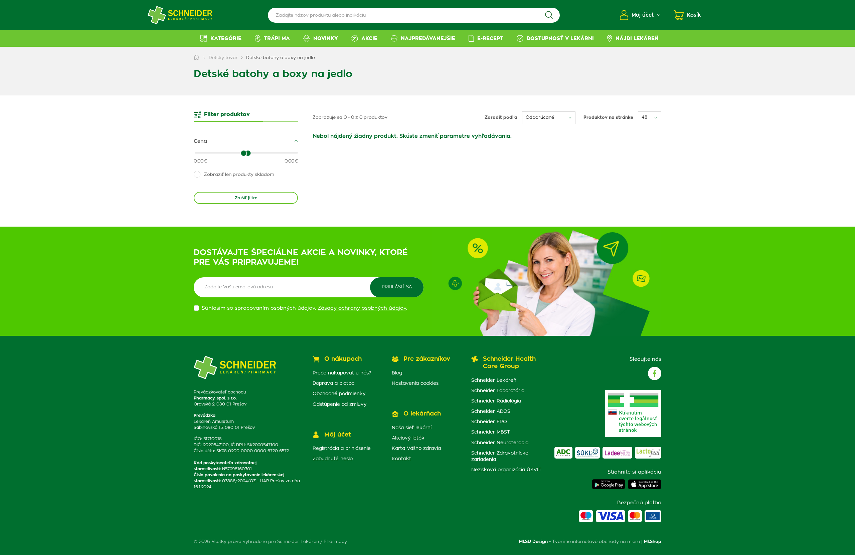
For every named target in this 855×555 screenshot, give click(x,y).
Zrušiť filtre (246, 198)
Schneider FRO (489, 422)
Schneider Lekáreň (493, 380)
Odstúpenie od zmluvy (340, 404)
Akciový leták (408, 438)
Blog (397, 373)
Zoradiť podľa (501, 117)
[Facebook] (654, 373)
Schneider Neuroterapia (499, 443)
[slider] (248, 153)
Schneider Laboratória (497, 390)
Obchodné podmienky (339, 393)
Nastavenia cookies (415, 383)
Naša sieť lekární (412, 428)
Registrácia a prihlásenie (342, 448)
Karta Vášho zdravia (416, 448)
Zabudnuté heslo (333, 459)
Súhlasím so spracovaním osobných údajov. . (304, 308)
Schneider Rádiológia (496, 401)
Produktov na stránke (608, 117)
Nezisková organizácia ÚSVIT (506, 470)
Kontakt (401, 459)
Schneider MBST (490, 432)
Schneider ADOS (490, 411)
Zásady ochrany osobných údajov (362, 308)
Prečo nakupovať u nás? (342, 373)
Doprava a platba (333, 383)
